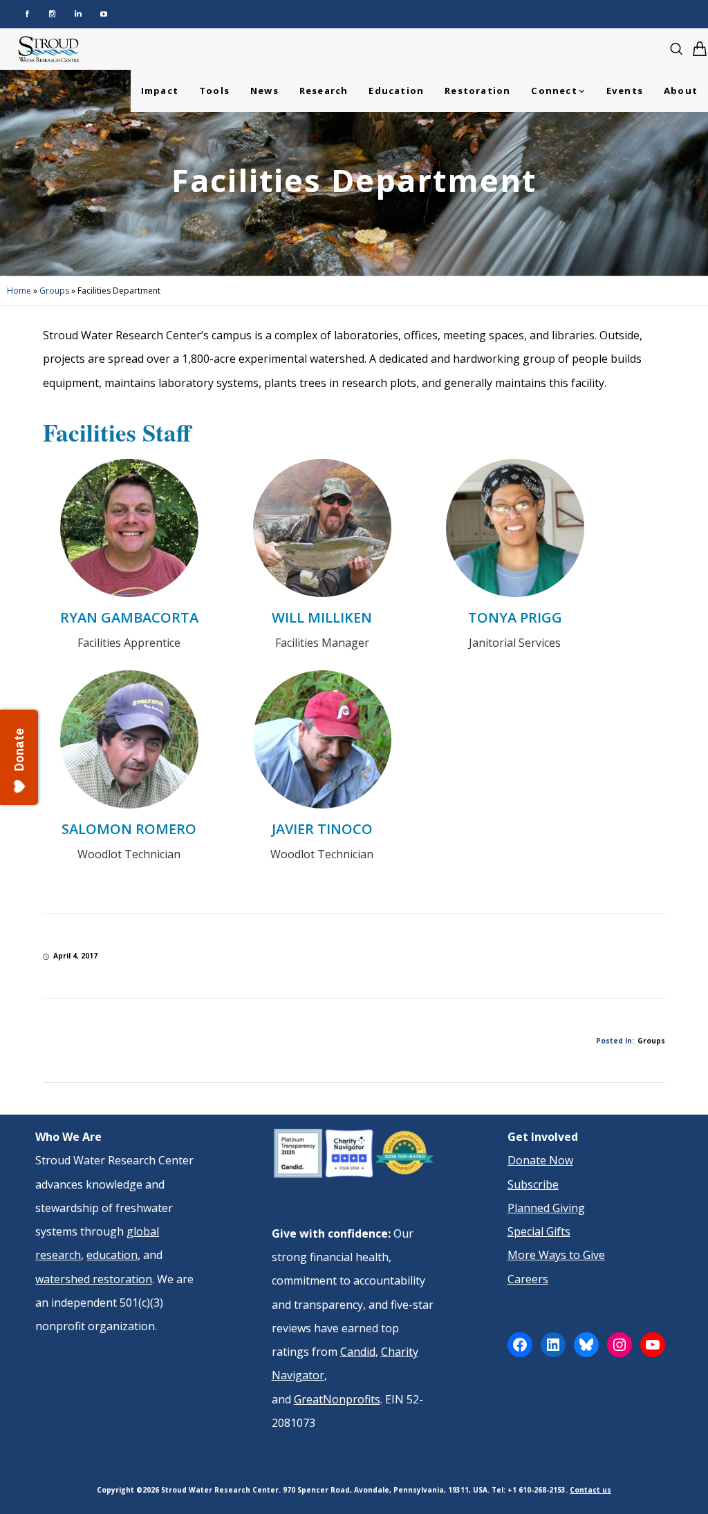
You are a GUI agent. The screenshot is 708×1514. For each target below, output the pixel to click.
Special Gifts (538, 1231)
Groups (54, 290)
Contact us (590, 1490)
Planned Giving (546, 1207)
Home (19, 290)
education (112, 1254)
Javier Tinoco (322, 829)
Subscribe (533, 1184)
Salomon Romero (129, 829)
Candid (357, 1351)
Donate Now (540, 1160)
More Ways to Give (556, 1254)
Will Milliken (322, 617)
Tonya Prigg (515, 617)
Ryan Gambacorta (129, 617)
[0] (699, 48)
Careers (527, 1279)
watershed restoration (93, 1279)
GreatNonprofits (337, 1399)
